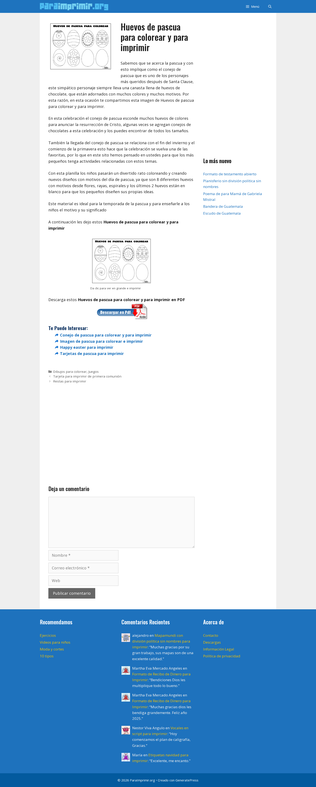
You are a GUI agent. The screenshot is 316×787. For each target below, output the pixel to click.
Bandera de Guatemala (223, 206)
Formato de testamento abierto (229, 174)
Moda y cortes (52, 649)
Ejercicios (48, 635)
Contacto (210, 635)
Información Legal (218, 649)
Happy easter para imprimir (86, 347)
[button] (252, 6)
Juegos (93, 371)
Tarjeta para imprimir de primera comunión (87, 376)
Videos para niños (55, 642)
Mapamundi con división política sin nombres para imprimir (161, 641)
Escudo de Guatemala (222, 213)
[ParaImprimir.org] (75, 6)
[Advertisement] (121, 427)
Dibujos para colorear (70, 371)
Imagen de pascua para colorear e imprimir (101, 341)
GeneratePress (186, 780)
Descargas (212, 642)
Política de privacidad (221, 656)
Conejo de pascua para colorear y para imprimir (106, 335)
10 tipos (47, 656)
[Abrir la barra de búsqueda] (270, 6)
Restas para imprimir (69, 381)
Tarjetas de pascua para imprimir (92, 353)
